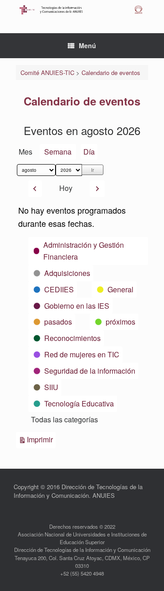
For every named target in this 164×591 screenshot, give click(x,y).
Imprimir (41, 439)
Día (89, 151)
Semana (58, 151)
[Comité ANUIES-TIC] (82, 10)
